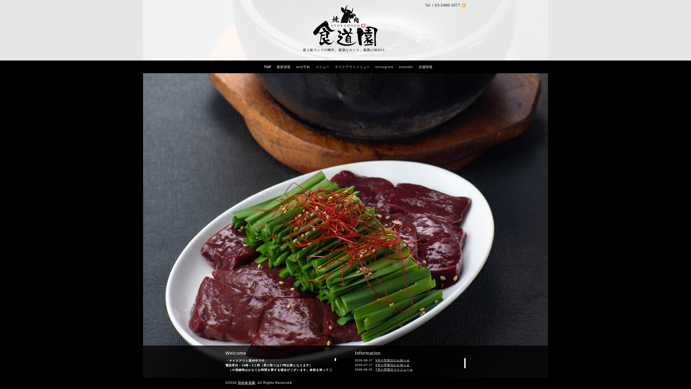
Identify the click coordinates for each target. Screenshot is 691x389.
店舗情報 (426, 67)
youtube (406, 67)
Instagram (384, 67)
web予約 (303, 67)
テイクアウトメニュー (352, 67)
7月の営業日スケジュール (394, 369)
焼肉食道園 (246, 383)
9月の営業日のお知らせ (392, 360)
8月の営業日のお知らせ (392, 365)
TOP (267, 67)
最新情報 (284, 67)
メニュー (323, 67)
